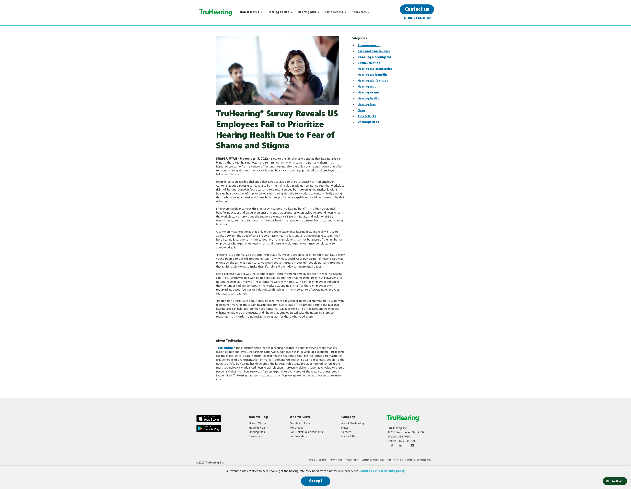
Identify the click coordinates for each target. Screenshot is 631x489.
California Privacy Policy (373, 460)
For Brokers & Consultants (306, 432)
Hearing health (368, 98)
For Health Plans (300, 423)
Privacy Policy (352, 460)
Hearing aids (367, 86)
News (361, 110)
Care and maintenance (374, 51)
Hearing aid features (373, 80)
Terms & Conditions (317, 460)
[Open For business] (345, 12)
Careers (346, 432)
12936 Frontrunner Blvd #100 (406, 432)
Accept (315, 481)
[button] (208, 418)
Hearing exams (368, 92)
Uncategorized (368, 122)
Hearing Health (258, 427)
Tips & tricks (367, 116)
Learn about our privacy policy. (382, 471)
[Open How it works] (261, 12)
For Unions (296, 427)
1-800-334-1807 (417, 18)
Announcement (369, 45)
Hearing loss (367, 104)
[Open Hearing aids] (318, 12)
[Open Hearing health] (291, 12)
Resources (255, 436)
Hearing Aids (257, 432)
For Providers (298, 436)
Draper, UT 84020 (399, 436)
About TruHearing (352, 423)
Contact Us (348, 436)
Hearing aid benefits (373, 74)
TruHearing (224, 348)
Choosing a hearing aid (374, 57)
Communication (369, 63)
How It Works (257, 423)
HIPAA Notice (336, 460)
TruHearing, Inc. (397, 428)
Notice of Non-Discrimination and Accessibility (409, 460)
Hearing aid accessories (375, 68)
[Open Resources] (368, 12)
